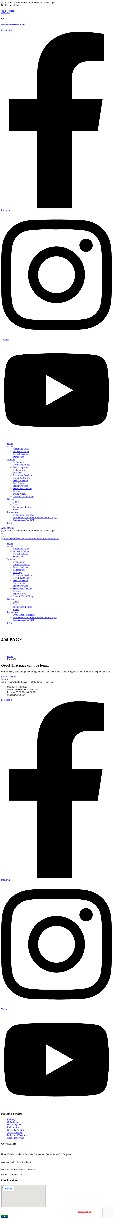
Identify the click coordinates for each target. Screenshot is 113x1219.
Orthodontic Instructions (24, 515)
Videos (16, 509)
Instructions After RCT (23, 520)
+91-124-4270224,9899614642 (7, 12)
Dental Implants (20, 467)
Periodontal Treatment (17, 1135)
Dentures (17, 491)
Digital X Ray (19, 494)
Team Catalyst (84, 1211)
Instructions (12, 512)
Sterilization (18, 456)
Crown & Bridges (21, 478)
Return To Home (9, 676)
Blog (9, 523)
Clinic (16, 501)
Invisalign (17, 472)
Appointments (7, 528)
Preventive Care (20, 486)
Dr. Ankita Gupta (21, 454)
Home (10, 443)
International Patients (22, 507)
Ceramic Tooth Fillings (23, 496)
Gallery (10, 499)
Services (11, 459)
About (10, 446)
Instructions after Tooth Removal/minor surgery (35, 517)
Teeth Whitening (20, 480)
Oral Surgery (19, 483)
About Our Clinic (21, 449)
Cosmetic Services (21, 464)
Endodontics (19, 470)
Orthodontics (19, 462)
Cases (15, 504)
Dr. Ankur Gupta (21, 451)
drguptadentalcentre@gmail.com (13, 24)
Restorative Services (22, 475)
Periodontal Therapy (22, 488)
